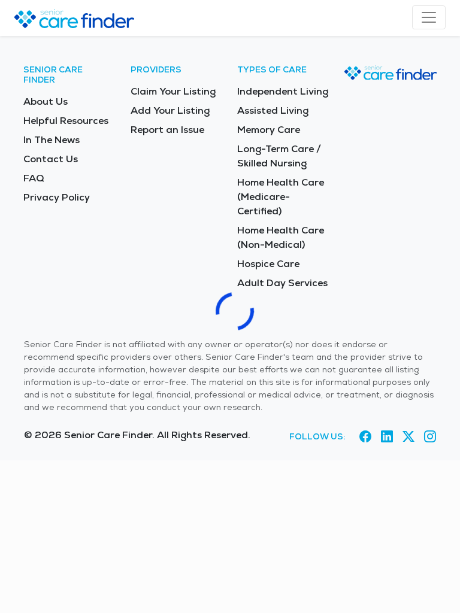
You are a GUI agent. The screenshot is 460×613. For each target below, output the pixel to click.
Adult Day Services (282, 283)
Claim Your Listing (173, 91)
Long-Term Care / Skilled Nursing (279, 155)
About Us (45, 101)
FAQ (33, 178)
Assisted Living (272, 110)
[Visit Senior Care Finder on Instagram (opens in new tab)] (430, 437)
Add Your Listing (170, 110)
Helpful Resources (65, 120)
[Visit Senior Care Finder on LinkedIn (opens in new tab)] (387, 437)
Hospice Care (268, 263)
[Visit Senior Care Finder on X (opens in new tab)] (408, 437)
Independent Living (282, 91)
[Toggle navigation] (429, 17)
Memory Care (268, 129)
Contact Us (50, 159)
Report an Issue (167, 129)
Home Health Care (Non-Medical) (280, 237)
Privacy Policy (56, 197)
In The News (51, 139)
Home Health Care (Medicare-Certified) (280, 196)
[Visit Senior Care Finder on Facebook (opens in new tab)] (365, 437)
